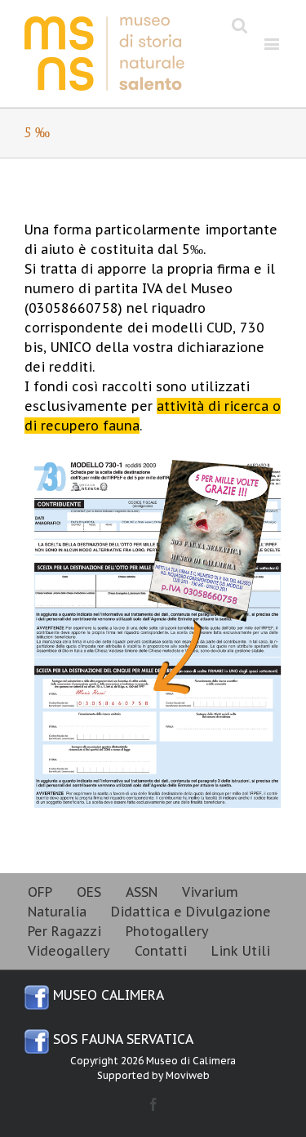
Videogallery (69, 951)
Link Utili (240, 951)
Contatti (161, 951)
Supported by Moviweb (153, 1075)
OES (89, 892)
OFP (40, 892)
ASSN (141, 892)
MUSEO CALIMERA (106, 995)
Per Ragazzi (64, 931)
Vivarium (210, 892)
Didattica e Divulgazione (191, 911)
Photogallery (167, 931)
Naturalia (57, 911)
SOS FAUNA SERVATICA (121, 1039)
